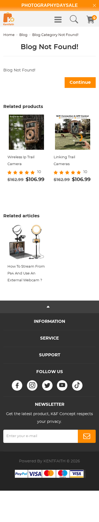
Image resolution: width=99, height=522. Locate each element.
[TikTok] (77, 385)
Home (9, 35)
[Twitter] (47, 385)
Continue (80, 82)
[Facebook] (17, 385)
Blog (23, 35)
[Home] (8, 18)
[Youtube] (62, 385)
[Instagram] (32, 385)
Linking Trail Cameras (64, 161)
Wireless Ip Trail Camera (20, 161)
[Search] (74, 19)
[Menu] (58, 19)
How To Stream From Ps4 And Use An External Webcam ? (26, 273)
